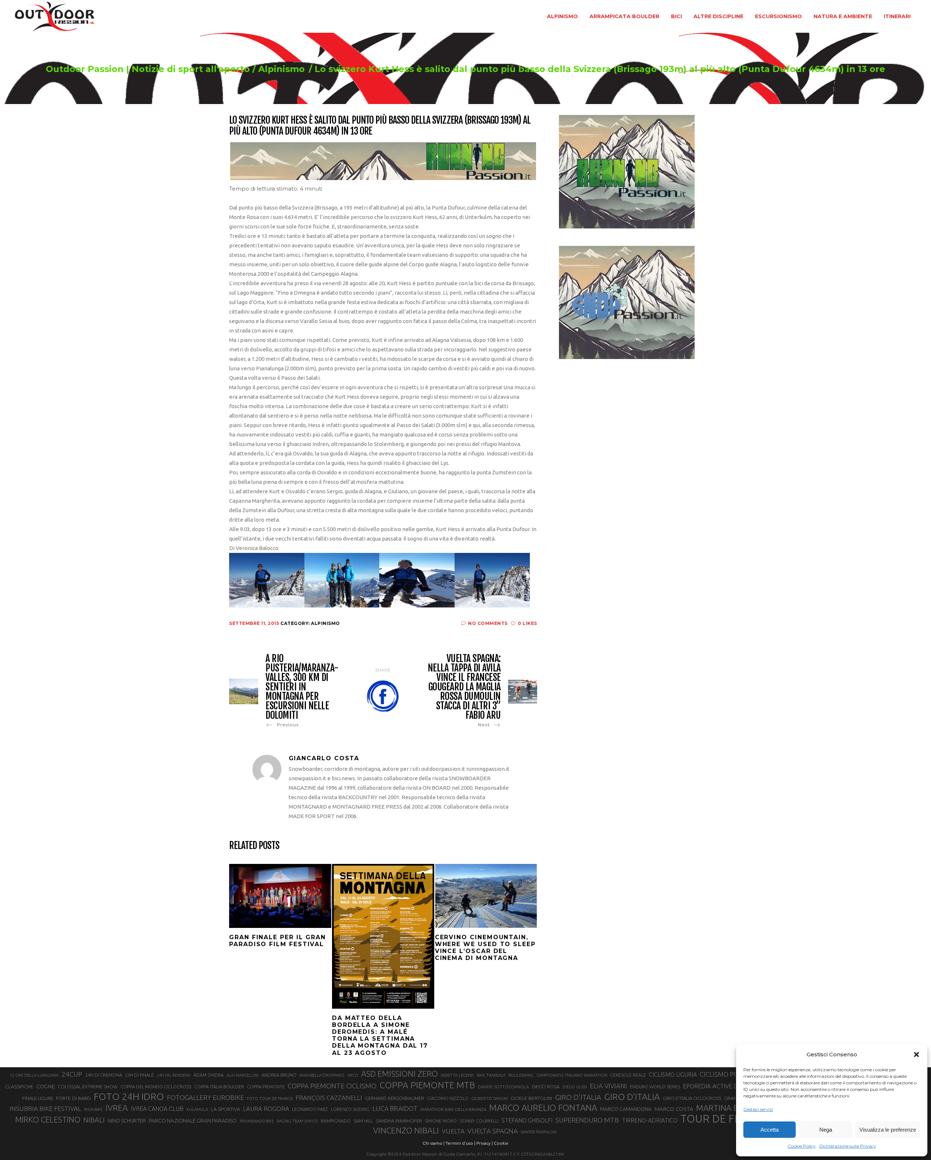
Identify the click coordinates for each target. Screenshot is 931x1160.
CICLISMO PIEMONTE (731, 1074)
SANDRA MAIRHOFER (399, 1121)
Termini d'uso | (460, 1143)
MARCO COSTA (674, 1109)
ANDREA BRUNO (278, 1074)
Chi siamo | (433, 1143)
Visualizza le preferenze (887, 1130)
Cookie (501, 1143)
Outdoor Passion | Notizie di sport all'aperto (148, 69)
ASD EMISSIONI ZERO (399, 1073)
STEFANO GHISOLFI (527, 1120)
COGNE (45, 1086)
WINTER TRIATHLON (538, 1132)
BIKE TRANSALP (491, 1075)
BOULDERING (521, 1075)
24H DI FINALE (139, 1075)
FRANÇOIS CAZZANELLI (329, 1097)
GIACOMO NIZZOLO (447, 1098)
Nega (825, 1130)
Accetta (769, 1130)
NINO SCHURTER (127, 1120)
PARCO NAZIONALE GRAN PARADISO (193, 1120)
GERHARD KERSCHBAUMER (394, 1098)
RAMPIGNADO (336, 1121)
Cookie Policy (802, 1146)
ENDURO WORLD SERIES (655, 1086)
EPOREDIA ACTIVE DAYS (715, 1086)
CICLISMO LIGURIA (673, 1074)
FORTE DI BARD (73, 1098)
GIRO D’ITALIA (632, 1096)
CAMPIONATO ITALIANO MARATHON (571, 1075)
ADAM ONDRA (208, 1075)
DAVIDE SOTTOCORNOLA (503, 1086)
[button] (916, 1054)
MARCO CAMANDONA (626, 1109)
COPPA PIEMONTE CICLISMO (332, 1086)
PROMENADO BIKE (257, 1121)
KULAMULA (197, 1109)
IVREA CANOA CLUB (157, 1108)
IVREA (116, 1107)
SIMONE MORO (441, 1121)
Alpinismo (281, 69)
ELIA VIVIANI (608, 1085)
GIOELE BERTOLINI (531, 1098)
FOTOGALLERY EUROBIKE (205, 1097)
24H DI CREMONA (103, 1074)
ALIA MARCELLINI (243, 1075)
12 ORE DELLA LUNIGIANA (34, 1075)
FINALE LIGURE (37, 1098)
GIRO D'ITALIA (578, 1097)
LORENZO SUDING (350, 1109)
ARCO (352, 1075)
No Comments (488, 623)
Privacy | (484, 1143)
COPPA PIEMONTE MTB (427, 1085)
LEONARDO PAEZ (310, 1109)
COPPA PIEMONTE (266, 1086)
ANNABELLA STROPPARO (321, 1075)
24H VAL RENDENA (174, 1075)
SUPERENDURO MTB (587, 1120)
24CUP (71, 1074)
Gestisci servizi (758, 1109)
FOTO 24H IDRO (129, 1096)
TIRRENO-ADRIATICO (650, 1120)
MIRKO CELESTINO (47, 1119)
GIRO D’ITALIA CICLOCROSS (692, 1098)
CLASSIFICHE (19, 1086)
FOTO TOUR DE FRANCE (270, 1098)
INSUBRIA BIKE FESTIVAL (45, 1108)
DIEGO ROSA (546, 1086)
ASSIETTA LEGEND (457, 1075)
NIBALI (94, 1120)
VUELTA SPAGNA (492, 1131)
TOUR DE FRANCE (724, 1119)
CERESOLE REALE (628, 1075)
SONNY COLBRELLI (479, 1120)
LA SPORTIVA (225, 1109)
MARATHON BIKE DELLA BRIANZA (453, 1109)
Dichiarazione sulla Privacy (847, 1146)
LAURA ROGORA (266, 1108)
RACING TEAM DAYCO (297, 1121)
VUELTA (453, 1131)
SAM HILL (363, 1120)
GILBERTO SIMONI (489, 1098)
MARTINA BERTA (726, 1107)
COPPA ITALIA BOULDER (219, 1086)
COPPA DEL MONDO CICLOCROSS (155, 1086)
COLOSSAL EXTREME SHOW (87, 1086)
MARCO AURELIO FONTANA (543, 1108)
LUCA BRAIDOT (394, 1108)
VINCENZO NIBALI (406, 1130)
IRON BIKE (93, 1109)
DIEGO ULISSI (575, 1087)
